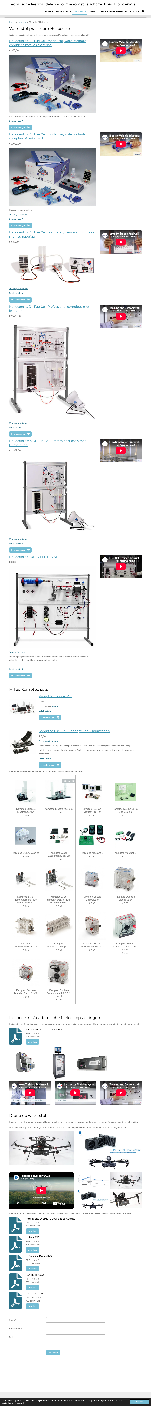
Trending (22, 22)
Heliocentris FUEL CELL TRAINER (34, 557)
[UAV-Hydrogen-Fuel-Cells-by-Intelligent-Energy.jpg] (126, 1200)
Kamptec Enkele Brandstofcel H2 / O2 (92, 945)
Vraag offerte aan (17, 652)
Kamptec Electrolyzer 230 (59, 809)
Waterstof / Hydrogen (38, 22)
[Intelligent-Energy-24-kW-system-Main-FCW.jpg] (93, 1200)
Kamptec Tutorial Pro (55, 696)
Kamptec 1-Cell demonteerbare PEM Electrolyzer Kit (25, 899)
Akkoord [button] (139, 1402)
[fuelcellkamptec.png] (59, 1063)
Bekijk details (15, 121)
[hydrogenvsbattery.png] (93, 1181)
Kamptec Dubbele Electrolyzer (125, 898)
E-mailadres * (15, 1328)
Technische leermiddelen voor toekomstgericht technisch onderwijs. (72, 4)
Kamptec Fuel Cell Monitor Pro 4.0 (92, 810)
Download (32, 1042)
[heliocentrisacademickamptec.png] (25, 1063)
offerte (55, 706)
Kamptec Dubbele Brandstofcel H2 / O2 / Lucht (59, 993)
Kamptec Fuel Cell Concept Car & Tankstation (74, 731)
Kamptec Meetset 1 (92, 853)
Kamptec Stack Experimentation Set (59, 854)
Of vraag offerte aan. (19, 423)
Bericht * (13, 1337)
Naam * (12, 1320)
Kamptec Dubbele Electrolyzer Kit (26, 810)
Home (12, 22)
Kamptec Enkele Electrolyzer (92, 898)
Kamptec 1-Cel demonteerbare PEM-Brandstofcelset (59, 899)
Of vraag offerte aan (18, 214)
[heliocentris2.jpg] (92, 1063)
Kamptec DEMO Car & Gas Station (125, 810)
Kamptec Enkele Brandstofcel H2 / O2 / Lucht (125, 946)
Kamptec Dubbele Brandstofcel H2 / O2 (25, 992)
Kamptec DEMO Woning (25, 853)
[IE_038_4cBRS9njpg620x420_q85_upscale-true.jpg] (126, 1181)
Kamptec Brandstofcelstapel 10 (59, 945)
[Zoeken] (143, 11)
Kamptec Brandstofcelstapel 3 (25, 945)
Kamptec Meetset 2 (125, 853)
